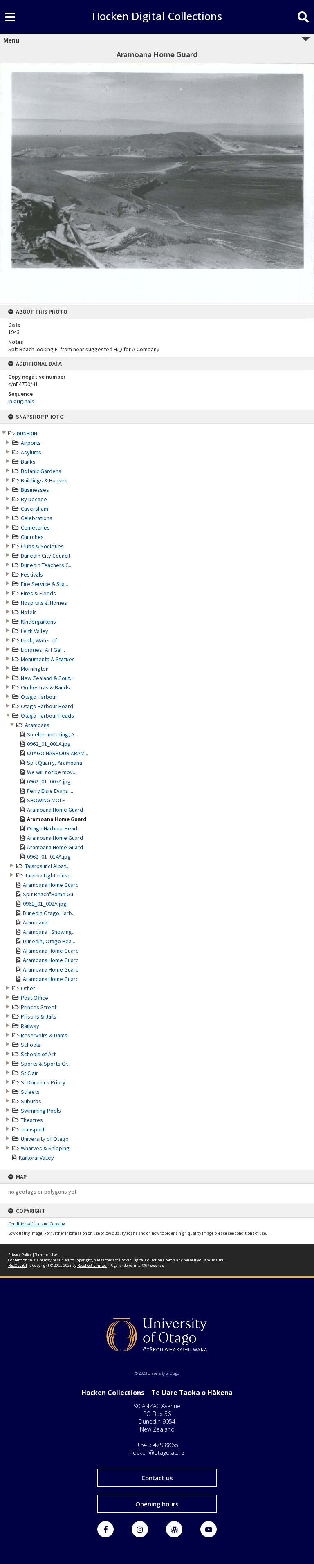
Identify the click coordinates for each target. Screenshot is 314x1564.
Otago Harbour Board (47, 706)
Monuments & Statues (48, 659)
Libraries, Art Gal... (43, 649)
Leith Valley (34, 631)
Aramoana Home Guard (55, 809)
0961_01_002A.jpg (45, 903)
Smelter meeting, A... (52, 734)
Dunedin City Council (45, 555)
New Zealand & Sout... (47, 678)
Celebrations (36, 518)
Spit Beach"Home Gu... (50, 894)
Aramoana (37, 725)
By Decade (34, 499)
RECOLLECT (17, 1265)
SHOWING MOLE (46, 800)
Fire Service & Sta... (44, 584)
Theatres (32, 1120)
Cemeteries (35, 527)
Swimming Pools (41, 1110)
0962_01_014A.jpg (49, 856)
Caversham (34, 508)
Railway (30, 1026)
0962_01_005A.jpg (49, 781)
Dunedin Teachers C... (46, 565)
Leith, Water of (39, 640)
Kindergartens (38, 621)
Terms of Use (46, 1254)
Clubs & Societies (42, 546)
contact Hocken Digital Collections (134, 1260)
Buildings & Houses (44, 480)
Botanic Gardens (41, 471)
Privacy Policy (20, 1254)
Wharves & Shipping (45, 1148)
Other (28, 988)
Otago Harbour (39, 696)
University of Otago (45, 1138)
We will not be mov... (51, 772)
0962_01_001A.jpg (49, 743)
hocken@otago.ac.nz (157, 1452)
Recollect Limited (92, 1265)
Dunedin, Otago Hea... (49, 941)
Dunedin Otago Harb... (49, 913)
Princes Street (38, 1007)
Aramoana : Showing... (49, 932)
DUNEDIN (27, 433)
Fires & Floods (38, 593)
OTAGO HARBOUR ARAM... (57, 753)
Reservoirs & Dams (44, 1035)
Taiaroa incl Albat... (47, 866)
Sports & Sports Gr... (46, 1063)
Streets (30, 1091)
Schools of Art (38, 1054)
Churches (32, 537)
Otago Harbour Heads (47, 715)
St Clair (29, 1073)
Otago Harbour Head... (54, 828)
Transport (33, 1129)
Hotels (29, 612)
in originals (21, 401)
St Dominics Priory (43, 1082)
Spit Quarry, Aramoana (54, 762)
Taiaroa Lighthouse (48, 875)
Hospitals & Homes (44, 602)
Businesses (35, 490)
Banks (28, 461)
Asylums (31, 452)
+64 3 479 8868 (157, 1445)
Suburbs (31, 1101)
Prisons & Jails (38, 1016)
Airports (31, 443)
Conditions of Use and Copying (36, 1224)
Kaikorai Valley (36, 1157)
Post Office (34, 997)
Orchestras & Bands (45, 687)
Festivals (32, 574)
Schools (30, 1044)
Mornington (35, 668)
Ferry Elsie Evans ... (50, 790)
